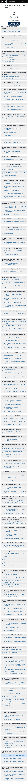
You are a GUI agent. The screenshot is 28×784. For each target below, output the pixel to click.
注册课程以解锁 (14, 24)
